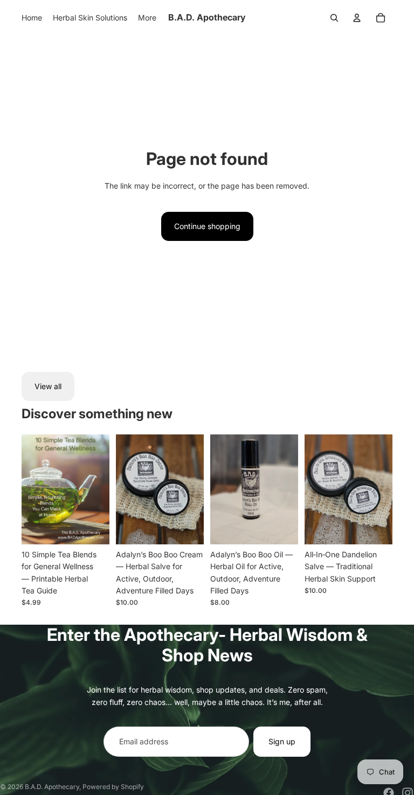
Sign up (281, 741)
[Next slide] (195, 489)
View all (47, 386)
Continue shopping (207, 226)
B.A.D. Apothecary (52, 787)
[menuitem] (32, 18)
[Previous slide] (124, 489)
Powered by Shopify (113, 787)
